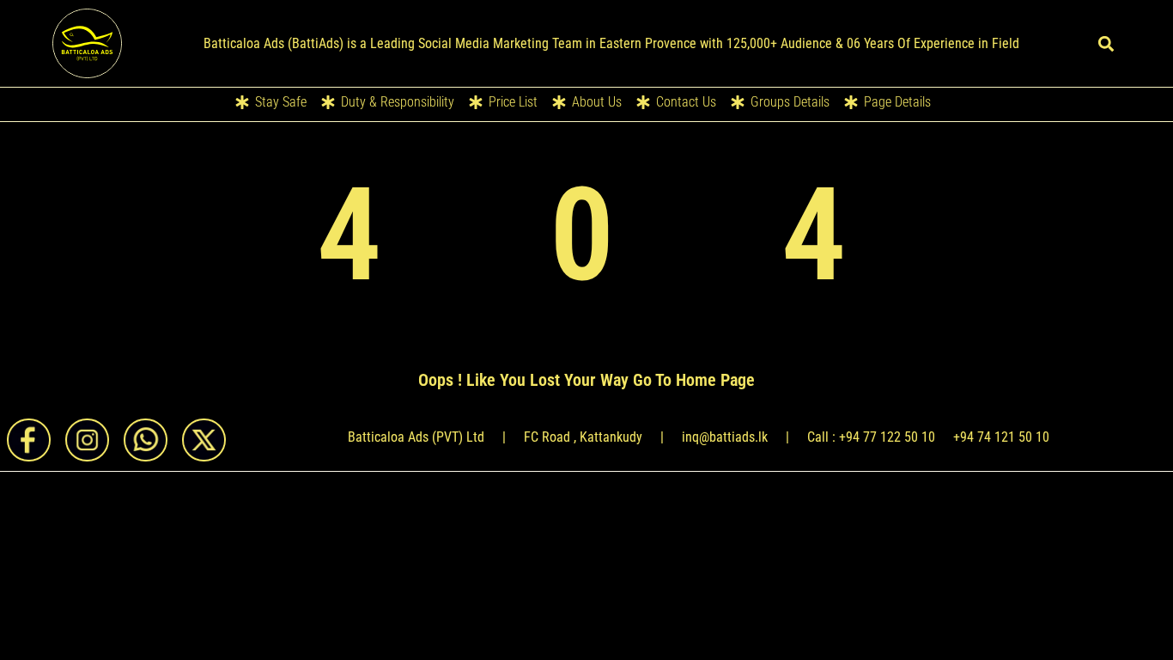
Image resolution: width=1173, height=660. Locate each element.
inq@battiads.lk (725, 437)
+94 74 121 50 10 (1001, 437)
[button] (1106, 43)
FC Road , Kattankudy (583, 437)
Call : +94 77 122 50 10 (871, 437)
